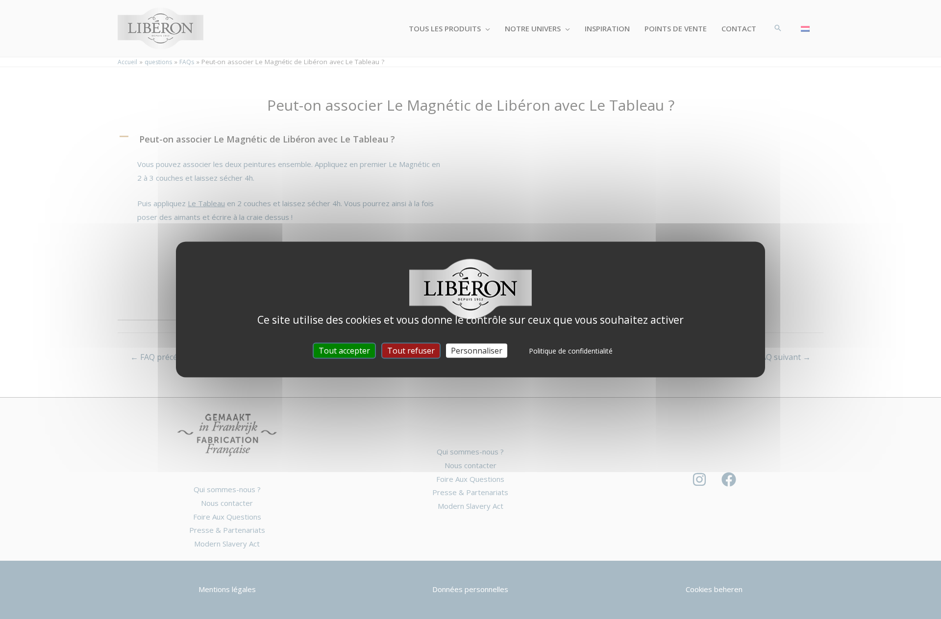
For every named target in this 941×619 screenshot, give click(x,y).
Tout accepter (344, 350)
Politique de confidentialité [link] (571, 351)
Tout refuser (411, 350)
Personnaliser (476, 350)
